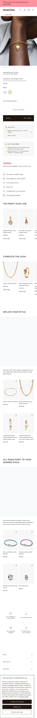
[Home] (9, 10)
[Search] (20, 10)
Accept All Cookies (17, 702)
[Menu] (33, 10)
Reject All (17, 707)
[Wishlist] (16, 381)
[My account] (24, 10)
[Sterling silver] (5, 92)
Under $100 (8, 14)
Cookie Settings (17, 712)
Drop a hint (9, 187)
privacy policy (24, 696)
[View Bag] (29, 10)
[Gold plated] (10, 92)
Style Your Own (18, 109)
